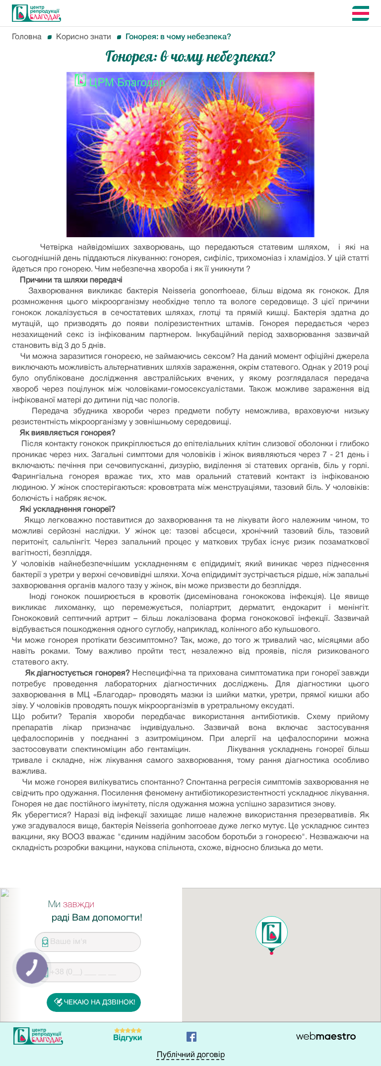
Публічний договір (191, 1055)
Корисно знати (83, 37)
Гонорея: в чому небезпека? (178, 37)
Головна (27, 37)
